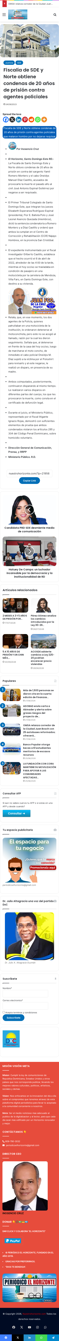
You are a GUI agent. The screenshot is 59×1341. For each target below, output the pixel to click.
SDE (19, 62)
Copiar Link (29, 480)
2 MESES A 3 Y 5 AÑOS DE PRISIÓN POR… (15, 617)
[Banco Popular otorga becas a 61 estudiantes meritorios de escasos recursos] (12, 749)
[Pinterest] (25, 119)
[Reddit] (31, 119)
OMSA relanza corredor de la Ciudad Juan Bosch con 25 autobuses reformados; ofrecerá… (39, 730)
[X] (12, 119)
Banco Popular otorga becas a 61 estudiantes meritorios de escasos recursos (37, 749)
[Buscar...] (55, 15)
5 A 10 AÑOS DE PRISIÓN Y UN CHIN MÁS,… (13, 655)
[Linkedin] (18, 119)
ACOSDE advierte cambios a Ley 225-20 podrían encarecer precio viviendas (42, 658)
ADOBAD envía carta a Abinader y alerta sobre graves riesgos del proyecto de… (37, 711)
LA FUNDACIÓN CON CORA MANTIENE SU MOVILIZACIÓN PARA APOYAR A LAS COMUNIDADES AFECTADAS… (39, 770)
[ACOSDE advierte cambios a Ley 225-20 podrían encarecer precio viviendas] (43, 641)
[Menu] (4, 15)
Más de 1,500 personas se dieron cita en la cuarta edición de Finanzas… (38, 694)
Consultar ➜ (16, 813)
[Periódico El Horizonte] (17, 14)
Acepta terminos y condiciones (21, 1012)
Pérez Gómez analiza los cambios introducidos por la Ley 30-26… (43, 620)
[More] (44, 119)
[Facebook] (6, 119)
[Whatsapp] (38, 119)
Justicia (9, 62)
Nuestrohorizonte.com (34, 1313)
